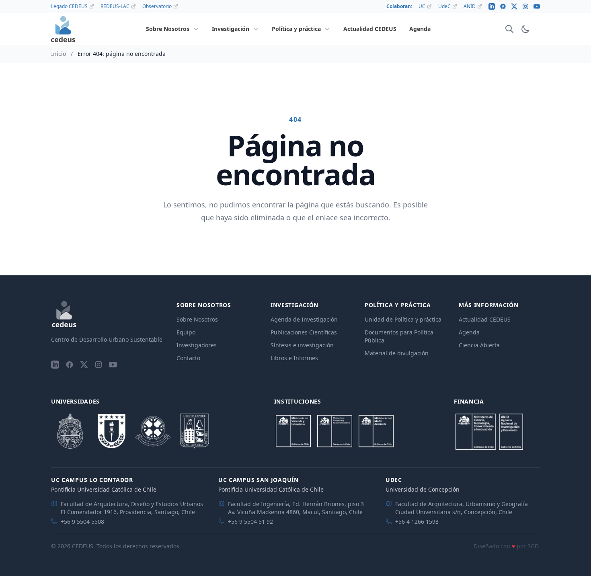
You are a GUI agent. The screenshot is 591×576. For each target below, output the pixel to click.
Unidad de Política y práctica (403, 319)
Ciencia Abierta (479, 345)
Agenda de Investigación (304, 319)
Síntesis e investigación (302, 345)
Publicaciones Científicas (304, 332)
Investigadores (196, 345)
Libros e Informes (294, 358)
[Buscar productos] (509, 29)
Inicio (58, 53)
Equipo (185, 332)
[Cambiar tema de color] (525, 29)
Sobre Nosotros (197, 319)
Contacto (188, 358)
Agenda (469, 332)
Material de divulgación (397, 353)
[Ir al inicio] (63, 29)
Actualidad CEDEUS (485, 319)
